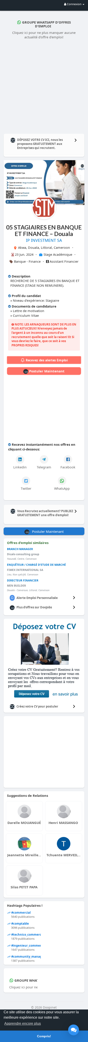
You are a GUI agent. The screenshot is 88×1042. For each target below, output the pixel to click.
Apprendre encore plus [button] (22, 1023)
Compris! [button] (44, 1036)
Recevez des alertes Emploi (46, 360)
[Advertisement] (44, 85)
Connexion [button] (74, 4)
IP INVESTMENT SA (44, 240)
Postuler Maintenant (46, 371)
